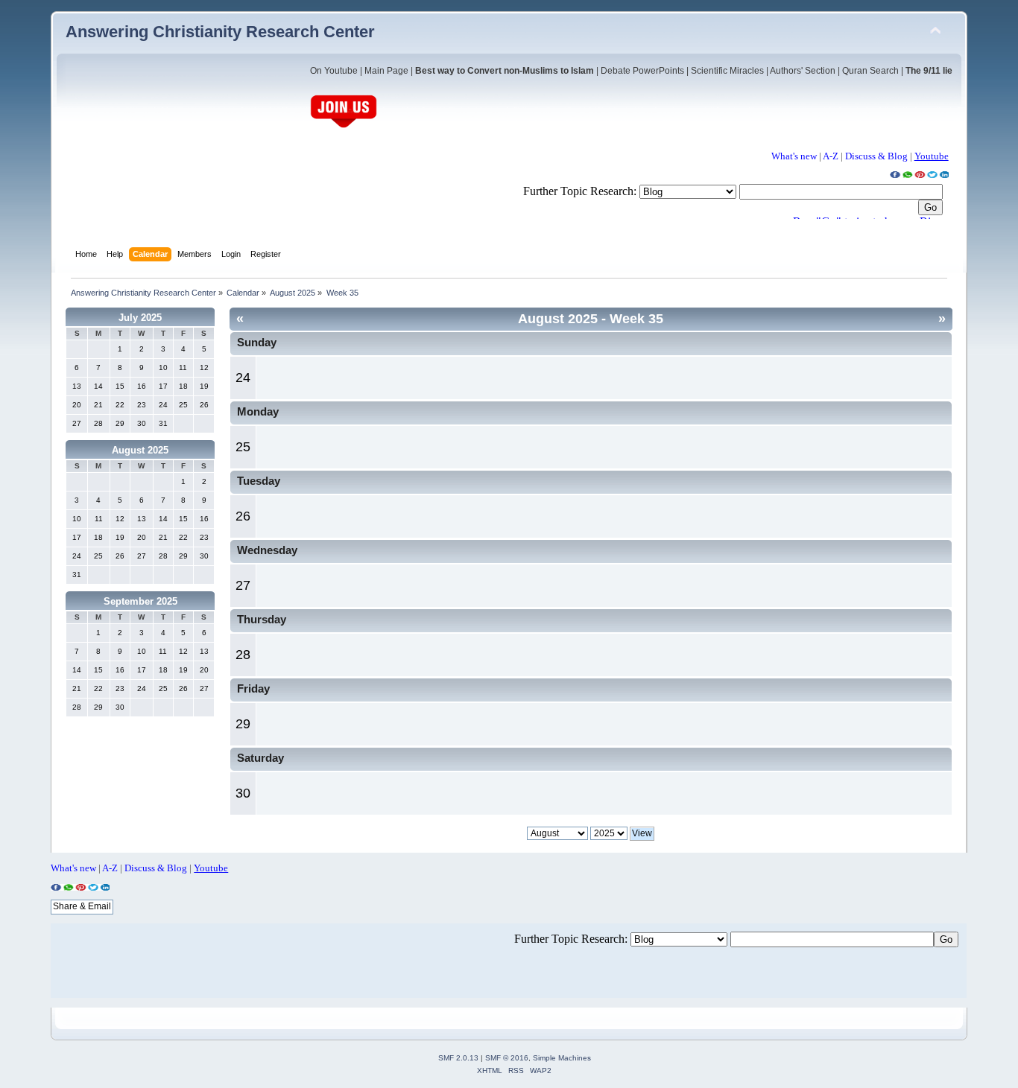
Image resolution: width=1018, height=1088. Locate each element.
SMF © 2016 (506, 1058)
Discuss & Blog (876, 156)
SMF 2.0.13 (458, 1058)
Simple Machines (562, 1058)
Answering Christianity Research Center (220, 31)
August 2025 (140, 450)
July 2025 (140, 317)
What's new (794, 156)
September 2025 (140, 601)
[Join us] (343, 126)
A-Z (830, 156)
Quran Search (870, 71)
